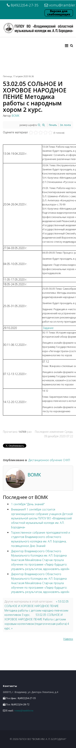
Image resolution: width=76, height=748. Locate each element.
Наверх (68, 639)
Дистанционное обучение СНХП (49, 460)
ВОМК (15, 115)
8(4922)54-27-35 (25, 5)
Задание (48, 328)
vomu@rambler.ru (23, 710)
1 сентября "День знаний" (28, 504)
